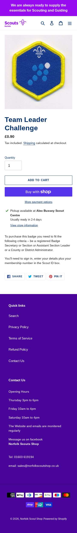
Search (14, 316)
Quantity (10, 157)
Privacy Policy (19, 327)
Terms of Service (20, 338)
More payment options (38, 202)
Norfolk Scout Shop (31, 518)
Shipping (29, 143)
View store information (24, 225)
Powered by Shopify (55, 518)
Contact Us (16, 361)
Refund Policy (18, 349)
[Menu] (69, 23)
